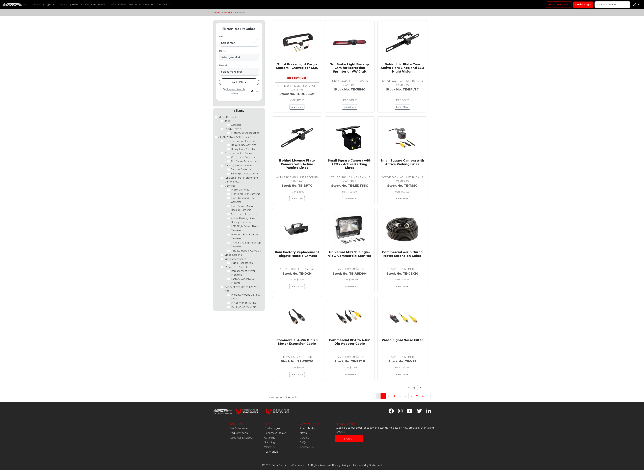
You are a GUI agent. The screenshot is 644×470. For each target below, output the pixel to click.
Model (223, 65)
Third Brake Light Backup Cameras (246, 244)
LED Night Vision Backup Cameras (246, 228)
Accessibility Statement (368, 465)
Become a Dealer (559, 4)
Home (216, 12)
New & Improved (95, 4)
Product (228, 12)
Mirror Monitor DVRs (243, 302)
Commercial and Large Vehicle (243, 141)
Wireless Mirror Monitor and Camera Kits (241, 179)
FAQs (303, 442)
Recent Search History (235, 91)
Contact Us (164, 4)
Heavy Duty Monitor (243, 149)
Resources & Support (142, 4)
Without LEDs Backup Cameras (244, 236)
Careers (304, 437)
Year (222, 36)
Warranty (269, 447)
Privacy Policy (340, 465)
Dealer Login (583, 4)
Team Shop (271, 451)
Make (222, 51)
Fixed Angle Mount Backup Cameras (242, 208)
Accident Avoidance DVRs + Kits (241, 289)
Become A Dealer (275, 432)
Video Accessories (235, 259)
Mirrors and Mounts (236, 267)
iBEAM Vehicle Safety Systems (236, 137)
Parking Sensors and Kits (239, 165)
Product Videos (117, 4)
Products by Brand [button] (68, 4)
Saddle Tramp (233, 129)
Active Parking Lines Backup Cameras (243, 220)
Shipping (269, 442)
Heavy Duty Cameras (243, 144)
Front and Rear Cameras (245, 193)
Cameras (236, 124)
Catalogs (269, 437)
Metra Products (227, 117)
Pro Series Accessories (244, 161)
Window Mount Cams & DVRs (245, 296)
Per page (411, 387)
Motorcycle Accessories (245, 132)
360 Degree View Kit (243, 306)
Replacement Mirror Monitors (243, 272)
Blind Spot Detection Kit (245, 173)
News (303, 432)
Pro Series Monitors (243, 157)
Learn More (297, 107)
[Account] (636, 5)
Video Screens (233, 254)
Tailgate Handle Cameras (246, 250)
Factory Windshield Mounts (242, 280)
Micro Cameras (240, 189)
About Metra (307, 428)
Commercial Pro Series (238, 153)
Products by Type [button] (41, 4)
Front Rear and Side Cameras (243, 200)
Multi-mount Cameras (244, 214)
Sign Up (349, 438)
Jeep (228, 120)
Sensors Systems (241, 169)
